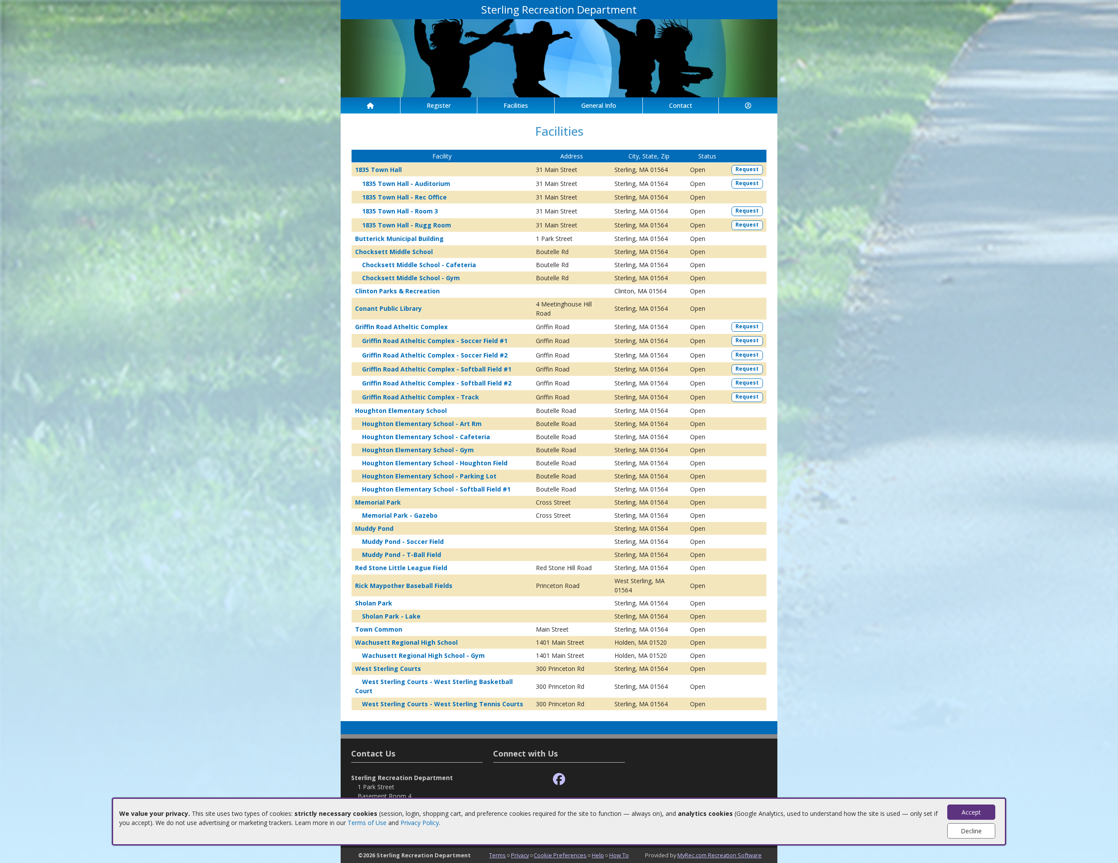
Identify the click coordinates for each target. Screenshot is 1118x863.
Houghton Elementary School (401, 410)
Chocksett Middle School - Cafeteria (419, 265)
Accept (971, 812)
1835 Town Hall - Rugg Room (406, 225)
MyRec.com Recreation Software (719, 855)
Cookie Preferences (560, 855)
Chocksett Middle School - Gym (411, 278)
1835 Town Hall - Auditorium (406, 183)
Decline (971, 831)
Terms (497, 855)
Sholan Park (373, 603)
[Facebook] (559, 779)
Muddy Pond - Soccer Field (403, 541)
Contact (680, 105)
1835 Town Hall (378, 169)
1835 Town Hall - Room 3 (400, 211)
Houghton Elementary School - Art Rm (422, 423)
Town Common (378, 629)
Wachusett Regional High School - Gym (423, 655)
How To (619, 855)
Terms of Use (367, 822)
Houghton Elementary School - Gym (418, 450)
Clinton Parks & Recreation (397, 291)
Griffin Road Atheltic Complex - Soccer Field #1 (434, 341)
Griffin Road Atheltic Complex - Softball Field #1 (436, 369)
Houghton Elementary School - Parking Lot (429, 476)
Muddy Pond (374, 528)
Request (747, 169)
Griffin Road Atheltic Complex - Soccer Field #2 (434, 355)
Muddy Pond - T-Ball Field (401, 554)
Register (439, 105)
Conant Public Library (388, 308)
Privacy (520, 855)
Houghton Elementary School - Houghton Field (434, 463)
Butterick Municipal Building (399, 238)
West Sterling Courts (388, 668)
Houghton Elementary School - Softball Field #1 (436, 489)
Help (598, 855)
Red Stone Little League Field (401, 568)
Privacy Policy (419, 822)
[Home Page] (370, 105)
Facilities (516, 105)
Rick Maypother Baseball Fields (403, 585)
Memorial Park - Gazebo (400, 515)
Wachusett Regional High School (406, 642)
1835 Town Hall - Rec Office (404, 197)
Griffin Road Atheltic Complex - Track (420, 397)
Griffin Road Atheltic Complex (401, 327)
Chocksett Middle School (394, 252)
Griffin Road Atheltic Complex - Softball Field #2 (436, 383)
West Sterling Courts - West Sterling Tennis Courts (442, 704)
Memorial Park (378, 502)
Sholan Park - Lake (391, 616)
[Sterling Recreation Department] (559, 57)
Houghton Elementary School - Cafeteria (426, 437)
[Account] (748, 105)
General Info (598, 105)
